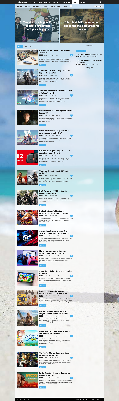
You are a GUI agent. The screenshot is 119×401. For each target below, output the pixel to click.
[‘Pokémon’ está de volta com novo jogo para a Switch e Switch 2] (27, 97)
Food (65, 6)
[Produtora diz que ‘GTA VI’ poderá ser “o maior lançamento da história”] (27, 137)
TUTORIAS (83, 2)
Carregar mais (89, 67)
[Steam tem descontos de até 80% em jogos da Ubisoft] (27, 177)
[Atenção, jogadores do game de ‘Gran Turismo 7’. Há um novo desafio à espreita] (27, 238)
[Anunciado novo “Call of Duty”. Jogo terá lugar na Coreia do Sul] (27, 77)
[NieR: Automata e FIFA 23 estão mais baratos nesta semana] (27, 197)
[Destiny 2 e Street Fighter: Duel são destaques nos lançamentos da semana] (27, 217)
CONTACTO (86, 399)
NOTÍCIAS (33, 2)
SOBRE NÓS (77, 399)
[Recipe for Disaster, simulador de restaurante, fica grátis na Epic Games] (27, 298)
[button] (101, 2)
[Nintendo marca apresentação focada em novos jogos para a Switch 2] (27, 157)
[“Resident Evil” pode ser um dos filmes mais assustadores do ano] (82, 25)
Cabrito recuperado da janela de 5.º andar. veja (89, 54)
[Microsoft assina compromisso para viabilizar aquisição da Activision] (27, 258)
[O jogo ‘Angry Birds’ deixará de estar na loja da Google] (27, 278)
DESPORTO (56, 2)
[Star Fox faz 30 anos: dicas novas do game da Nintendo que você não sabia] (27, 359)
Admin (32, 32)
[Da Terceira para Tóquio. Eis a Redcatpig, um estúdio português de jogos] (37, 25)
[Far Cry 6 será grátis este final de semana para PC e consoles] (27, 380)
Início (25, 46)
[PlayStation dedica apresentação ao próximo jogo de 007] (27, 117)
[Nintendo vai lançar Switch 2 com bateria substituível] (27, 57)
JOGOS (75, 2)
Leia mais (42, 64)
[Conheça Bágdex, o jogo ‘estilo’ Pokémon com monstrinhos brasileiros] (27, 338)
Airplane (19, 6)
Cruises (27, 6)
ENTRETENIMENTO (44, 2)
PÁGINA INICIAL (23, 2)
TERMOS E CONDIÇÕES (96, 399)
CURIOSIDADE (66, 2)
